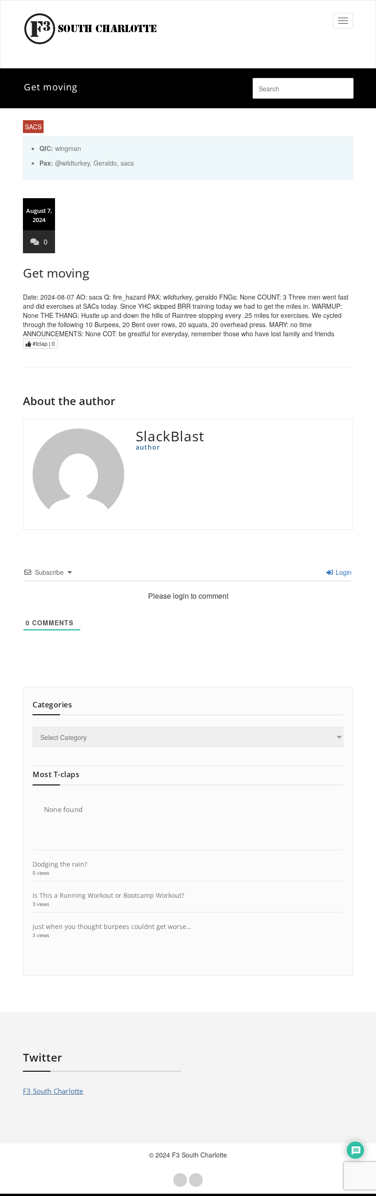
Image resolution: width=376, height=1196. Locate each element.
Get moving (56, 272)
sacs (127, 162)
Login (343, 572)
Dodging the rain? (60, 864)
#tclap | (43, 343)
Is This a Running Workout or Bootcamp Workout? (108, 895)
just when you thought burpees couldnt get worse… (112, 926)
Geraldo (105, 162)
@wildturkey (72, 162)
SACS (33, 126)
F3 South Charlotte (53, 1091)
